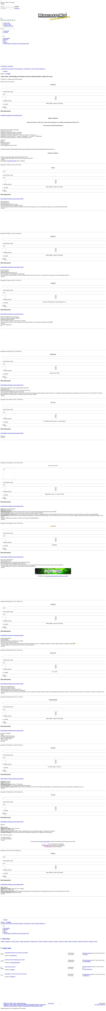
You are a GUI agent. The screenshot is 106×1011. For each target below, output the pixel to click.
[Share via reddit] (63, 941)
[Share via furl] (34, 941)
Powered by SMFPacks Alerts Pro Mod (32, 1006)
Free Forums (13, 1004)
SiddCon (53, 853)
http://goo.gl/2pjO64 (45, 841)
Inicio (8, 23)
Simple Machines (21, 1003)
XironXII (53, 747)
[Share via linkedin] (43, 941)
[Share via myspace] (53, 941)
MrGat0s (53, 794)
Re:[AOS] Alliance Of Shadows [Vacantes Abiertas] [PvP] (12, 198)
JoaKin (85, 954)
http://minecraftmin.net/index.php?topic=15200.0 (57, 576)
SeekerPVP (53, 84)
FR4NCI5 (13, 976)
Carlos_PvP (53, 653)
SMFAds (6, 1004)
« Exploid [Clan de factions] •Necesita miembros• (12, 68)
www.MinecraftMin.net (99, 1004)
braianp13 (53, 236)
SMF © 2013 (13, 1003)
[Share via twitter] (92, 941)
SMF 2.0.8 (6, 1003)
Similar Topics (6, 948)
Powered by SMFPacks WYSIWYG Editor (28, 1004)
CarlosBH (53, 283)
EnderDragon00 (53, 699)
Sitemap (20, 1006)
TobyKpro (53, 604)
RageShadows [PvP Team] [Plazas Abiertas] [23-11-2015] (15, 959)
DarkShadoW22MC (11, 160)
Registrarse (16, 8)
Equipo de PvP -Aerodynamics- (10, 966)
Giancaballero (87, 961)
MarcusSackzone (88, 969)
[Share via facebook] (24, 941)
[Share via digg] (15, 941)
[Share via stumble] (72, 941)
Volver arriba (51, 1003)
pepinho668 (53, 526)
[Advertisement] (53, 55)
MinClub (11, 25)
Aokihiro (13, 969)
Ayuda (9, 24)
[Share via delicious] (6, 941)
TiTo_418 (53, 402)
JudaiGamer (53, 354)
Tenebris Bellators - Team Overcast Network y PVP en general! (16, 973)
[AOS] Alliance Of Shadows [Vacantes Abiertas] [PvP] (11, 115)
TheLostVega (14, 955)
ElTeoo (53, 167)
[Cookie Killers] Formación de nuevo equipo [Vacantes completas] (16, 952)
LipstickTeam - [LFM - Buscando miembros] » (34, 68)
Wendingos (10, 66)
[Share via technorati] (83, 941)
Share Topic (6, 938)
